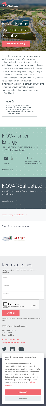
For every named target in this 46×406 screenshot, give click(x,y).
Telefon (6, 285)
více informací (7, 169)
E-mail (5, 277)
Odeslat (10, 312)
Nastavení (23, 399)
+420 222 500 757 (10, 339)
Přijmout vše (23, 392)
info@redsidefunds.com (13, 342)
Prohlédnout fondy (16, 43)
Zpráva (6, 293)
